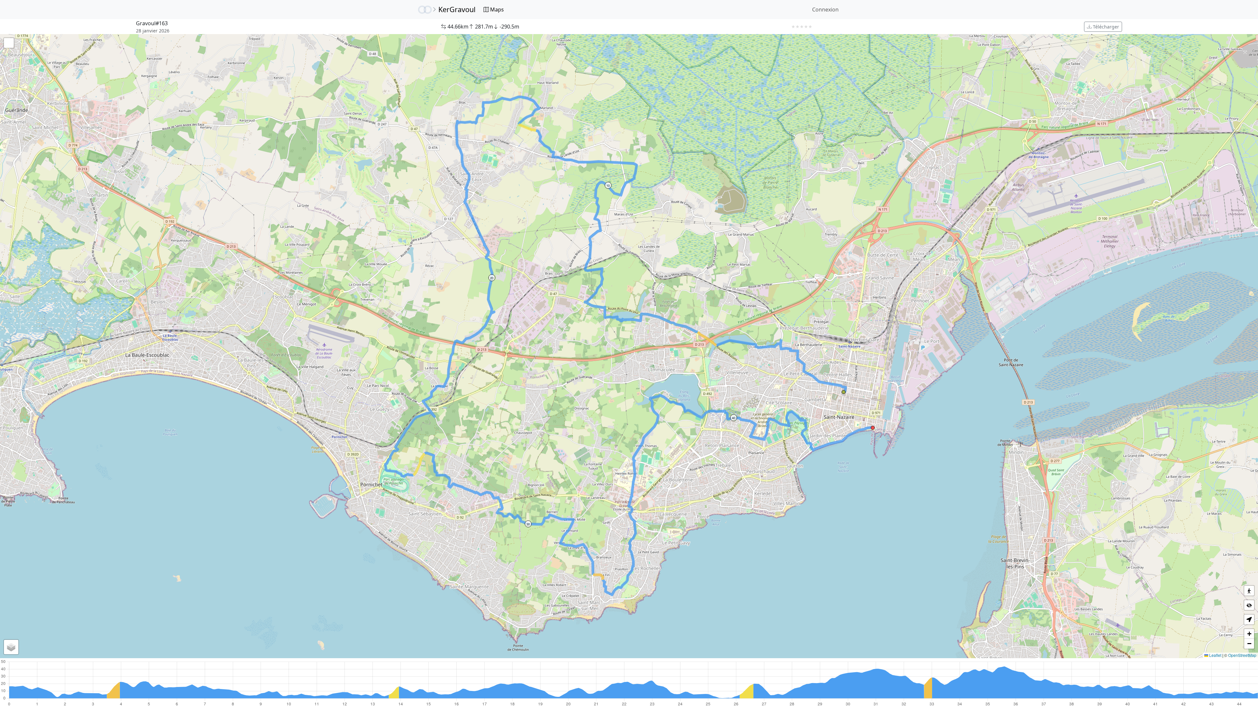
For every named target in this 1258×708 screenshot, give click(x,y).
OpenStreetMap (1242, 655)
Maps (496, 9)
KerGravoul (457, 9)
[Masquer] (1249, 605)
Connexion (825, 9)
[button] (844, 392)
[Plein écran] (9, 43)
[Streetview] (1249, 591)
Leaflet (1214, 655)
